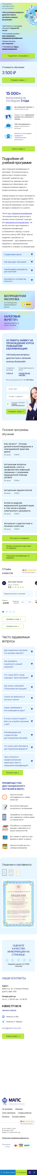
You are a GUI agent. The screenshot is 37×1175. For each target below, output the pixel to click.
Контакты (5, 1116)
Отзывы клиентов (24, 1113)
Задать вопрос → (13, 1036)
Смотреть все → (12, 626)
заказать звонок (9, 1010)
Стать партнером (8, 1113)
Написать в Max (12, 1017)
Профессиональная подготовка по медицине (18, 547)
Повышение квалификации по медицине (17, 557)
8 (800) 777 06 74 (11, 1006)
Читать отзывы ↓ (18, 149)
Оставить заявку (9, 1172)
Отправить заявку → (19, 80)
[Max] (30, 1172)
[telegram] (34, 1172)
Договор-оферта (18, 1116)
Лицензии (19, 1109)
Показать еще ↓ (12, 773)
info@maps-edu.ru (11, 1028)
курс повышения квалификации (20, 213)
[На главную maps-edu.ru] (17, 1101)
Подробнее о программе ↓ (18, 56)
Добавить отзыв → (13, 619)
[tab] (3, 612)
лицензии (17, 135)
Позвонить (22, 1172)
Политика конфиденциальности (15, 1138)
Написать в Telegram (14, 1022)
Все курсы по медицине (19, 538)
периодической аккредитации (17, 222)
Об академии (7, 1109)
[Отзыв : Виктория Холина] (6, 603)
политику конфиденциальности (18, 404)
